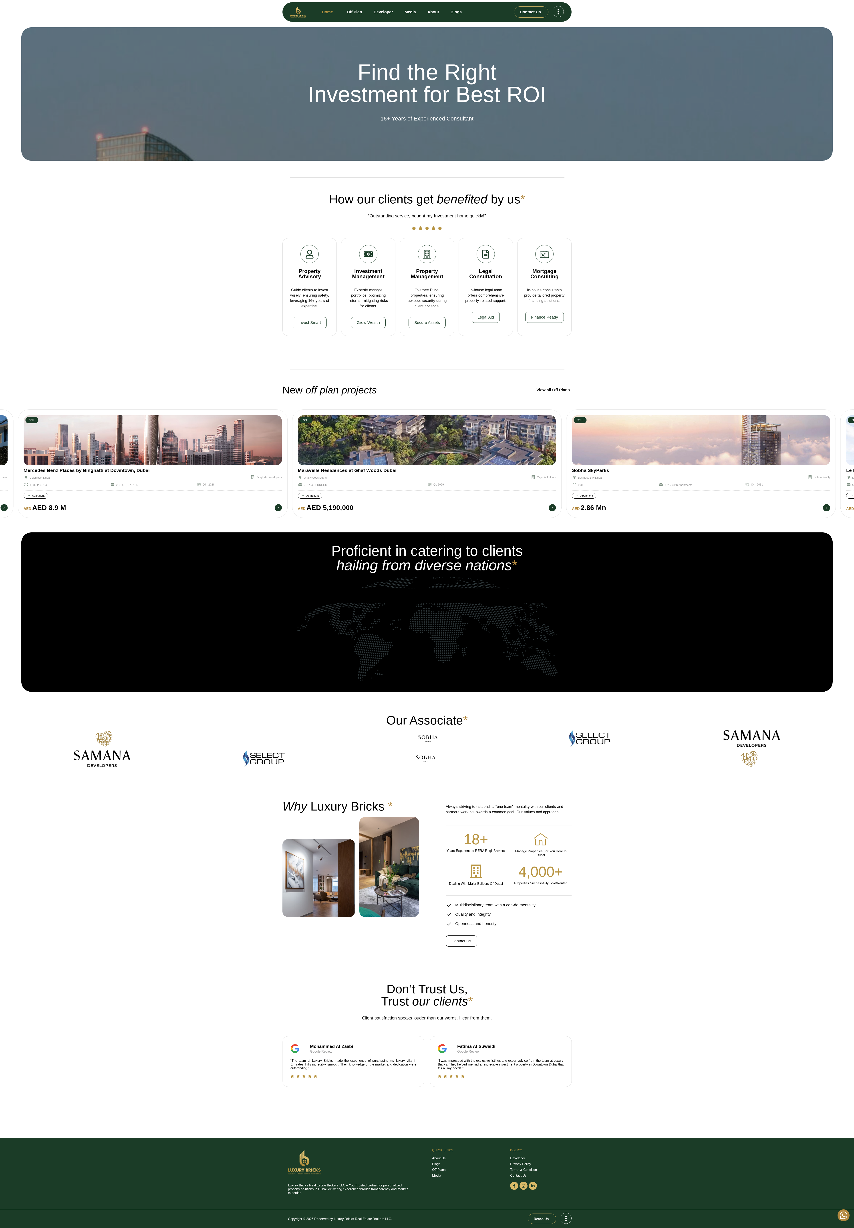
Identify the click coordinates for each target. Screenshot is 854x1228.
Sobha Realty (548, 477)
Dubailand (584, 477)
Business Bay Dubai (316, 477)
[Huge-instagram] (524, 1186)
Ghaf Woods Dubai (41, 477)
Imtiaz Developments (817, 477)
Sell (32, 420)
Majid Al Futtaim (272, 477)
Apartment (38, 495)
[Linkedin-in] (533, 1186)
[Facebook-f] (514, 1186)
